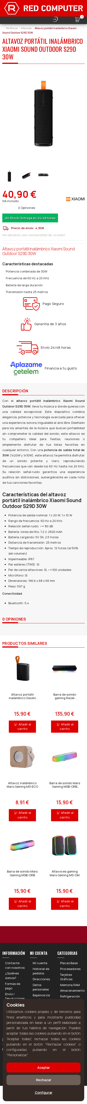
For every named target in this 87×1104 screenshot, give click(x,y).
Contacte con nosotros (15, 965)
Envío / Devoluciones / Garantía (15, 998)
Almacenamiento (72, 990)
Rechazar (43, 1080)
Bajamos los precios (41, 997)
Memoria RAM (70, 985)
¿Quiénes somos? (12, 975)
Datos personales (41, 987)
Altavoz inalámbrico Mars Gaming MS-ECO (22, 785)
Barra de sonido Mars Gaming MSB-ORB (22, 873)
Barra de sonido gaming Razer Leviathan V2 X (64, 698)
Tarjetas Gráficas (66, 977)
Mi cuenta (40, 963)
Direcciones (41, 979)
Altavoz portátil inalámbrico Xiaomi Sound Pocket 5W (22, 698)
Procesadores (70, 969)
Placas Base (69, 963)
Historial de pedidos (41, 971)
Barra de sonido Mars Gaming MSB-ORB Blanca (64, 786)
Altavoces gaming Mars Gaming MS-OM (65, 873)
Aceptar (43, 1067)
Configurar (43, 1092)
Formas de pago (12, 986)
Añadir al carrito (24, 726)
